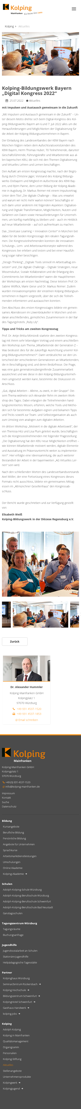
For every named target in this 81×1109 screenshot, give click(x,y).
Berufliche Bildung (13, 832)
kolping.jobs (10, 1013)
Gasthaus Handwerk (15, 1008)
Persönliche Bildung (14, 838)
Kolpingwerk (10, 1082)
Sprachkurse (10, 850)
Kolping (9, 26)
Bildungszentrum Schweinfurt (20, 996)
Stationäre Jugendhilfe (15, 956)
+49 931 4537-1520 (28, 709)
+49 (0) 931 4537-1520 (18, 782)
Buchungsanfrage (13, 935)
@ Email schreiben (26, 720)
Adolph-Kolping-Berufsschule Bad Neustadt (28, 907)
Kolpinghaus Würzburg (16, 978)
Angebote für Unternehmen (19, 844)
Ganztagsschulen (13, 913)
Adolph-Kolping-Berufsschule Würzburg (26, 895)
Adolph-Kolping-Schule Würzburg (22, 889)
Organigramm (11, 1047)
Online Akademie (12, 868)
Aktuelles (8, 1065)
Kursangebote (11, 826)
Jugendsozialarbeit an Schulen (20, 950)
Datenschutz (9, 806)
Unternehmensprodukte (17, 1076)
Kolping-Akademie (13, 874)
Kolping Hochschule (15, 990)
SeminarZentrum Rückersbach (20, 984)
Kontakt (6, 797)
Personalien (10, 1053)
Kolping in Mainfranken (16, 1035)
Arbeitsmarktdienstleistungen (20, 856)
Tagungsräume (11, 929)
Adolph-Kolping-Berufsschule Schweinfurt (27, 901)
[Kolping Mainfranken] (22, 9)
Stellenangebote (12, 1071)
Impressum (8, 793)
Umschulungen (11, 862)
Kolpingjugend (11, 1088)
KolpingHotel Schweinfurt (18, 1002)
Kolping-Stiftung (12, 1059)
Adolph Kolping (12, 1029)
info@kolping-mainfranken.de (23, 786)
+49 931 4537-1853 (28, 714)
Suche (5, 802)
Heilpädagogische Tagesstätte (20, 962)
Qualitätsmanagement (15, 1041)
